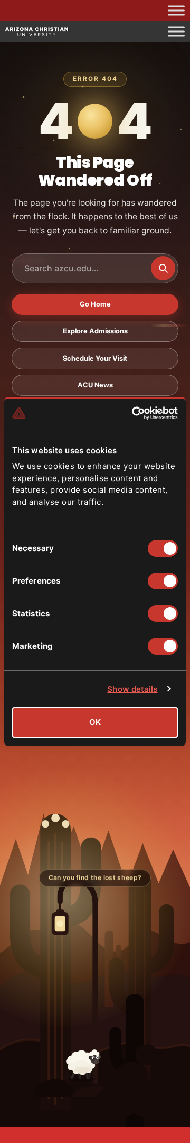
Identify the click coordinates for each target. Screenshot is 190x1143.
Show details (132, 689)
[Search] (163, 268)
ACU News (95, 385)
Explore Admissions (95, 331)
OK (95, 722)
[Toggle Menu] (176, 10)
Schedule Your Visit (95, 358)
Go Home (95, 304)
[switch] (163, 581)
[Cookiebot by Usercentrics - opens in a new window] (134, 413)
